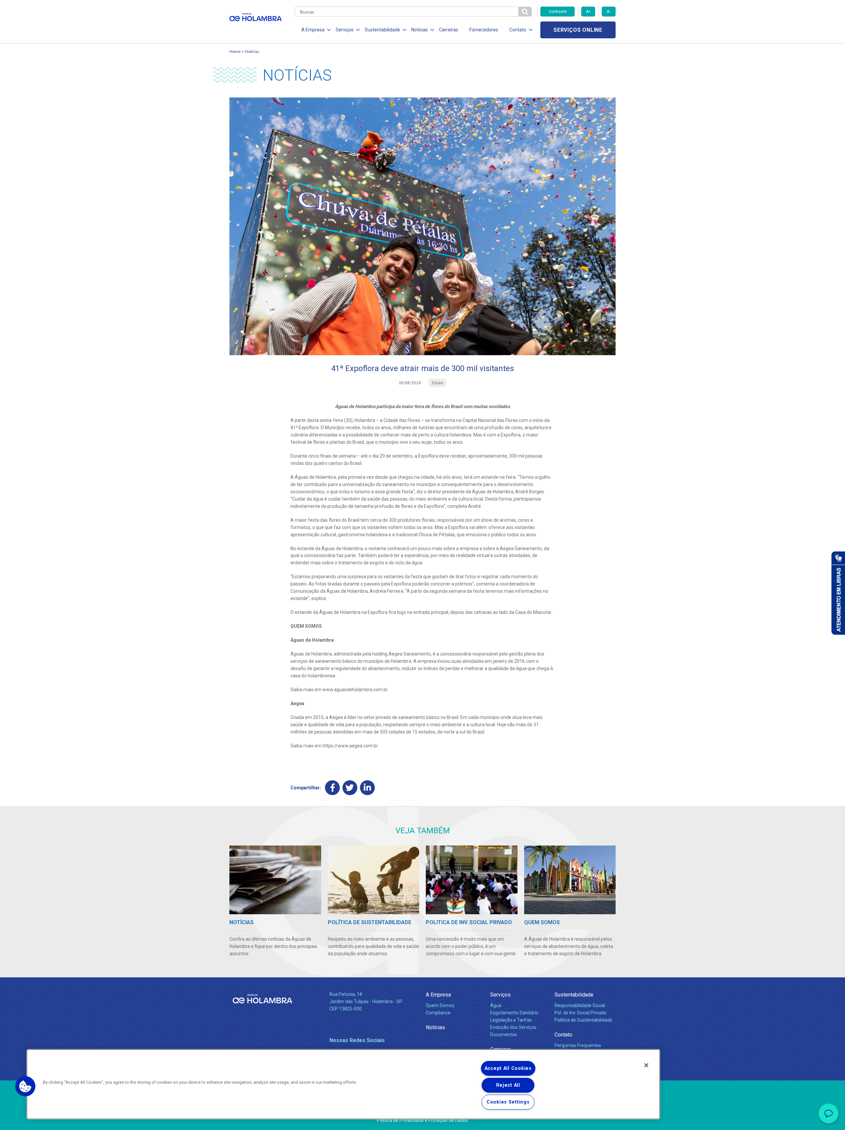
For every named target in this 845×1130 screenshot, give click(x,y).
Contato (563, 1035)
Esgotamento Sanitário (514, 1012)
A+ (588, 11)
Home (235, 51)
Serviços (500, 995)
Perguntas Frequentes (578, 1045)
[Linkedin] (367, 787)
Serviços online (578, 30)
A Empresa (438, 995)
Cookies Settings (508, 1102)
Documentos (503, 1034)
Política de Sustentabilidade (583, 1020)
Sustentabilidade (574, 995)
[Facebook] (332, 787)
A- (608, 11)
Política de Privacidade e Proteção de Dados (422, 1120)
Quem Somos (440, 1005)
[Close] (646, 1065)
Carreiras (448, 29)
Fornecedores (483, 29)
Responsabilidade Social (580, 1005)
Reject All (508, 1085)
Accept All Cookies (508, 1068)
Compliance (438, 1012)
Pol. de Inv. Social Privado (580, 1012)
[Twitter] (350, 787)
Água (495, 1005)
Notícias (252, 51)
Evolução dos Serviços (513, 1027)
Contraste (558, 11)
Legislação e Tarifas (511, 1020)
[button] (25, 1086)
